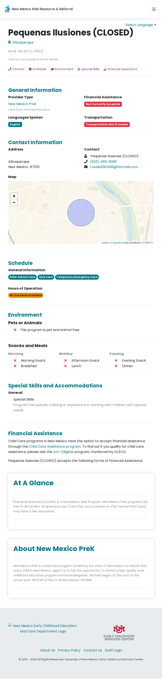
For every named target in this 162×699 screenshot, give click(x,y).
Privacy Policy (69, 650)
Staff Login (113, 650)
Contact (18, 69)
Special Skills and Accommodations (55, 385)
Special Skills (90, 69)
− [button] (14, 202)
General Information (35, 90)
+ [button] (14, 196)
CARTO (148, 242)
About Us (47, 650)
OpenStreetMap (120, 242)
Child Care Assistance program (55, 446)
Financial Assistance (122, 69)
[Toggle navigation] (154, 9)
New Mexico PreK (22, 103)
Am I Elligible (63, 451)
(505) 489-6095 (103, 161)
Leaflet (104, 242)
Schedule (39, 69)
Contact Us (92, 650)
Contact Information (35, 142)
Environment (64, 69)
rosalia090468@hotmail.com (114, 166)
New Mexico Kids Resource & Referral (42, 9)
